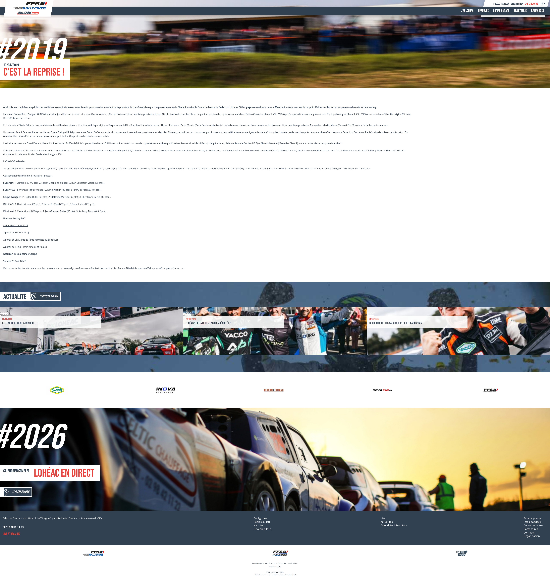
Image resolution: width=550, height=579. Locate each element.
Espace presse (532, 518)
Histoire (258, 525)
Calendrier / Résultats (394, 525)
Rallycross (537, 11)
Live (383, 518)
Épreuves (483, 11)
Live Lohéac (467, 11)
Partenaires (531, 529)
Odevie (265, 575)
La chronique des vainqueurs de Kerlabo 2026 (395, 323)
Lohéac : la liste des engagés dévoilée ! (208, 323)
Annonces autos (533, 525)
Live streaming (531, 4)
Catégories (260, 518)
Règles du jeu (262, 522)
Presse (496, 4)
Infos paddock (532, 522)
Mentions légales (275, 567)
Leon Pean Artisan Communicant (283, 575)
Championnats (501, 11)
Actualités (387, 522)
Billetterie (520, 11)
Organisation (517, 4)
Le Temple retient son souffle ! (20, 323)
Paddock (505, 4)
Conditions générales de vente (264, 563)
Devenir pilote (262, 529)
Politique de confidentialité (287, 563)
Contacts (529, 532)
